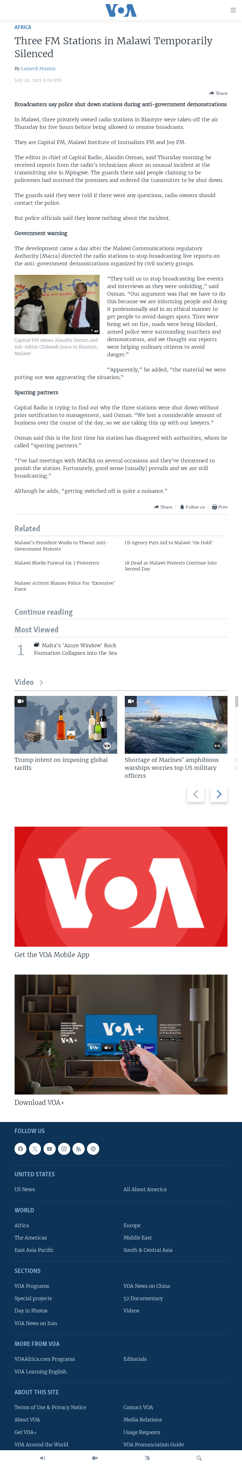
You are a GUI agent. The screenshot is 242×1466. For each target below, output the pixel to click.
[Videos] (94, 1458)
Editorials (135, 1359)
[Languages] (147, 1458)
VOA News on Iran (35, 1323)
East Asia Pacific (34, 1250)
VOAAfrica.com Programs (44, 1359)
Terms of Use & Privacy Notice (50, 1407)
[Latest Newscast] (42, 1458)
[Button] (218, 93)
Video (24, 683)
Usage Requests (142, 1432)
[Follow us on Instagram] (64, 1149)
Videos (131, 1311)
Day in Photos (31, 1311)
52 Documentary (143, 1298)
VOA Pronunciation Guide (154, 1445)
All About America (145, 1190)
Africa (22, 27)
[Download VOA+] (121, 1034)
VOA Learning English (40, 1372)
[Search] (199, 1458)
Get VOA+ (25, 1432)
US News (24, 1190)
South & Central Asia (148, 1250)
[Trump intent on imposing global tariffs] (65, 725)
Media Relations (143, 1420)
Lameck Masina (38, 68)
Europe (132, 1225)
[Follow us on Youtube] (49, 1149)
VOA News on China (147, 1286)
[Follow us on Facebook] (20, 1149)
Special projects (33, 1298)
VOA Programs (31, 1286)
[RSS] (78, 1149)
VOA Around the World (41, 1445)
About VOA (27, 1420)
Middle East (138, 1238)
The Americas (30, 1238)
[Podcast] (93, 1149)
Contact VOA (138, 1407)
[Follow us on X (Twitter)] (35, 1149)
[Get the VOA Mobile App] (121, 887)
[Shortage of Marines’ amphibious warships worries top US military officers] (176, 725)
